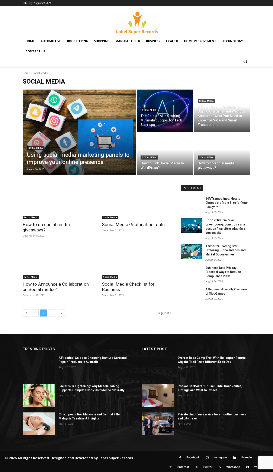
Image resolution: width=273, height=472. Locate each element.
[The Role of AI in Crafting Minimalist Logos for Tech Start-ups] (165, 111)
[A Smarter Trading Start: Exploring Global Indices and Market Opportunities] (191, 251)
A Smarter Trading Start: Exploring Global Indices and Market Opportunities (225, 250)
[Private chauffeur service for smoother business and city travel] (158, 423)
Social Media (35, 148)
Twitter (207, 467)
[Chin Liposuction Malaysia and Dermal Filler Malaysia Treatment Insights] (39, 423)
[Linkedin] (234, 457)
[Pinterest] (170, 467)
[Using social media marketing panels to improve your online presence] (79, 132)
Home (26, 73)
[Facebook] (180, 457)
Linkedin (246, 457)
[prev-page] (26, 313)
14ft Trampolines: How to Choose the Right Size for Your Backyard (226, 203)
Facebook (193, 457)
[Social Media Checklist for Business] (136, 261)
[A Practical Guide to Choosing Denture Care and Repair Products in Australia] (39, 367)
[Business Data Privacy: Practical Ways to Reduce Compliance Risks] (191, 273)
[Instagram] (207, 457)
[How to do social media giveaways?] (222, 154)
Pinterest (183, 467)
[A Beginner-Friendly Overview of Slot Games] (191, 294)
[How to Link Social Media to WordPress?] (165, 154)
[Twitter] (196, 467)
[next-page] (61, 313)
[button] (245, 61)
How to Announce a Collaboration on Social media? (56, 287)
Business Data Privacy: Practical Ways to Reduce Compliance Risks (223, 272)
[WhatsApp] (220, 467)
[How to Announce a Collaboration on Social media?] (57, 261)
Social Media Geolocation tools (133, 224)
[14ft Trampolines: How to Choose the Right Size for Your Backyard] (191, 204)
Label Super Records (116, 458)
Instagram (220, 457)
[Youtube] (247, 467)
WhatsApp (233, 467)
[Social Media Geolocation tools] (136, 202)
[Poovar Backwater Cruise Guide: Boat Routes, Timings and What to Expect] (158, 395)
